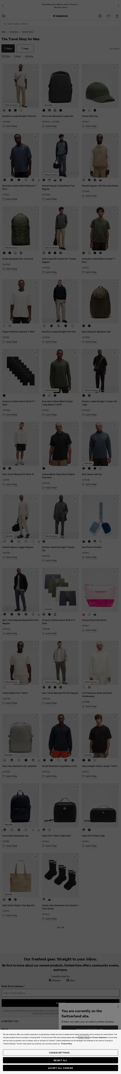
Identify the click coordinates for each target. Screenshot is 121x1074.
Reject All (60, 1060)
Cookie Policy (84, 1037)
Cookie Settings (59, 1052)
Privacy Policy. (66, 1043)
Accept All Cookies (60, 1067)
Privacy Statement (100, 1037)
